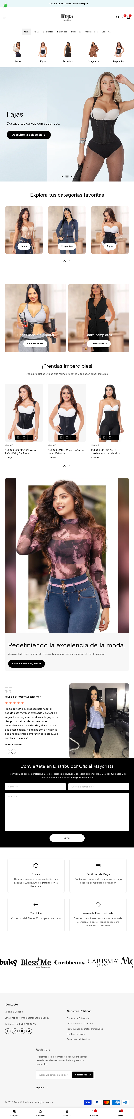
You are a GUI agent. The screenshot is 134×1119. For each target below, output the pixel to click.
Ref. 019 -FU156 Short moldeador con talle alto (105, 452)
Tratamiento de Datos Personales (85, 1029)
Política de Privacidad (78, 1018)
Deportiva (119, 61)
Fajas (43, 61)
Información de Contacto (80, 1023)
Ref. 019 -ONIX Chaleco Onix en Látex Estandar (66, 452)
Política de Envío (76, 1034)
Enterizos (68, 61)
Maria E (9, 445)
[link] (23, 962)
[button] (24, 437)
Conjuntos (93, 61)
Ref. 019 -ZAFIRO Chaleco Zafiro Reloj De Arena (20, 452)
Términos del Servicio (78, 1039)
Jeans (17, 61)
